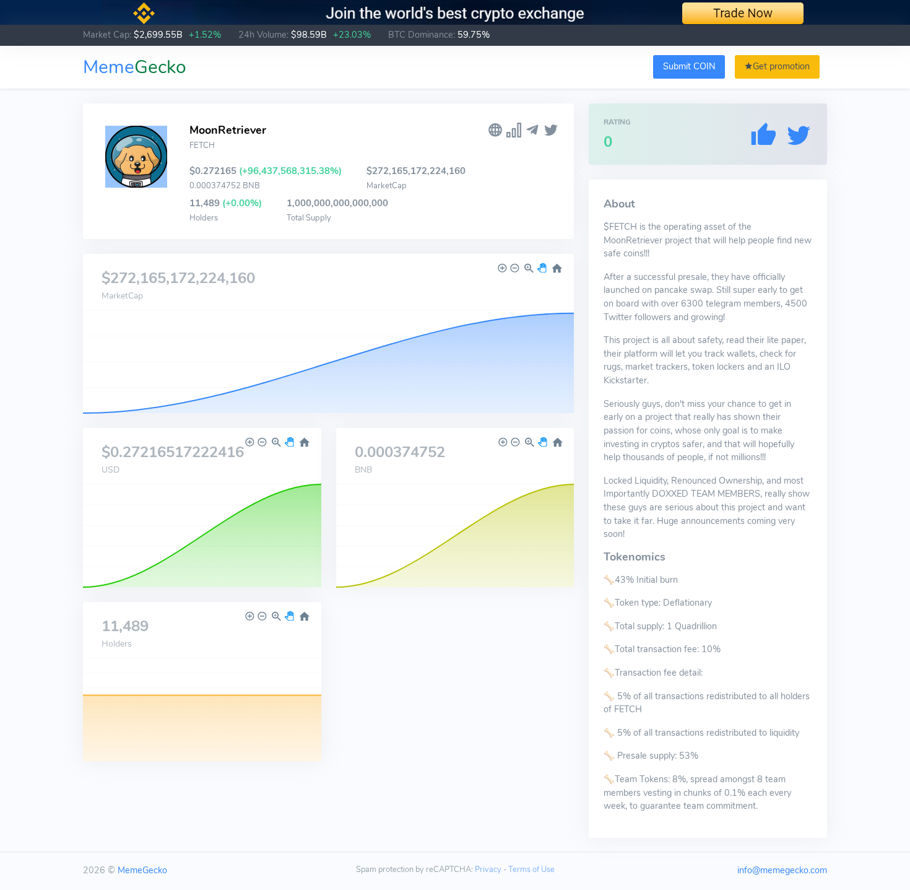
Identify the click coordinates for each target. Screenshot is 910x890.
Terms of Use (531, 869)
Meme (134, 67)
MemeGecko (142, 870)
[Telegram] (532, 130)
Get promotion (781, 66)
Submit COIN (689, 66)
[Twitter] (551, 130)
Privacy (488, 869)
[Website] (495, 130)
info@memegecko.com (782, 870)
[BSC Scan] (514, 130)
